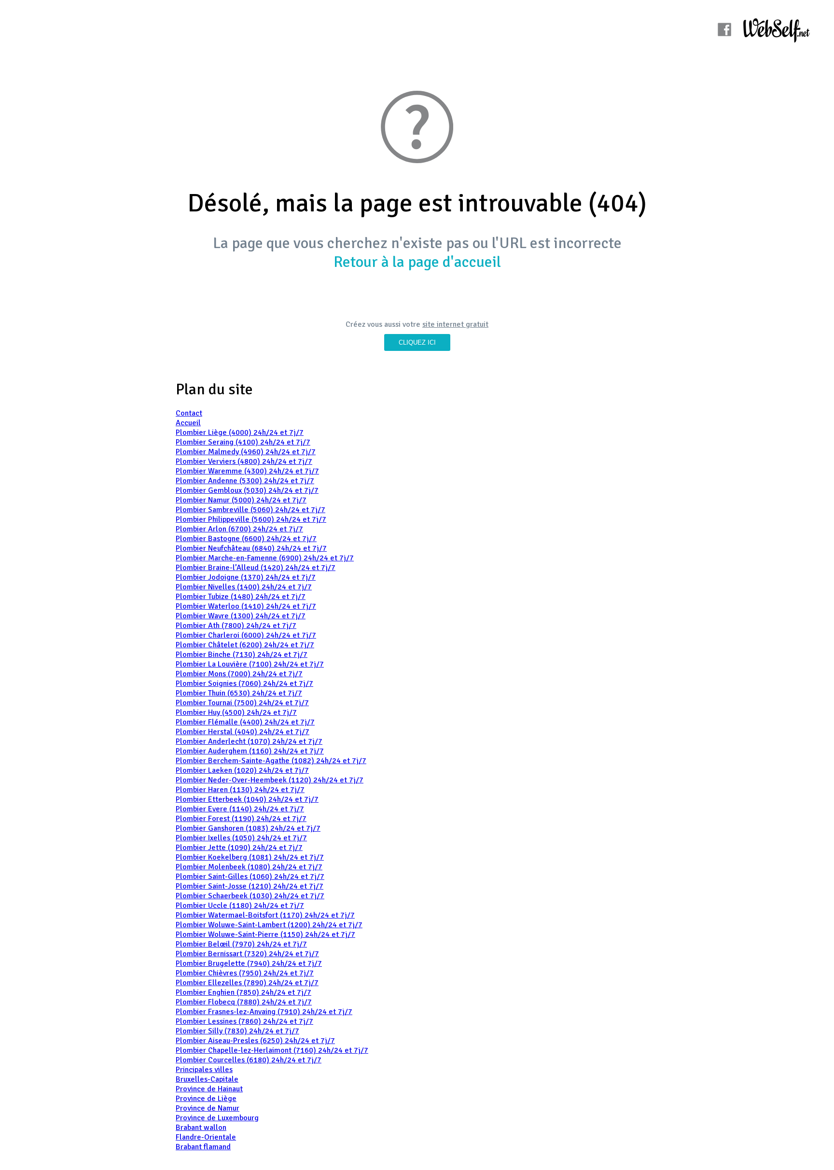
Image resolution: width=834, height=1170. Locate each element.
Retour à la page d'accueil (417, 261)
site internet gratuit (455, 324)
